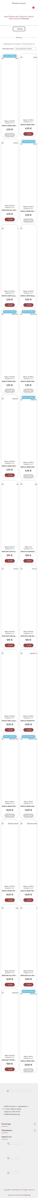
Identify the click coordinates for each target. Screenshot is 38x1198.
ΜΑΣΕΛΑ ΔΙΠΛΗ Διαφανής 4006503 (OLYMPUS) (17, 296)
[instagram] (6, 1119)
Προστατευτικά (15, 18)
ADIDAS (11, 801)
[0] (32, 6)
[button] (19, 29)
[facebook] (2, 1119)
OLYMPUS (12, 121)
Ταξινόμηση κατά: (8, 49)
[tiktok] (14, 1119)
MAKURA (12, 205)
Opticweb (27, 1195)
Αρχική (7, 16)
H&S (30, 547)
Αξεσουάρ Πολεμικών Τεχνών (21, 16)
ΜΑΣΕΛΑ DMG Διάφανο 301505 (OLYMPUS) (15, 721)
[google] (10, 1119)
